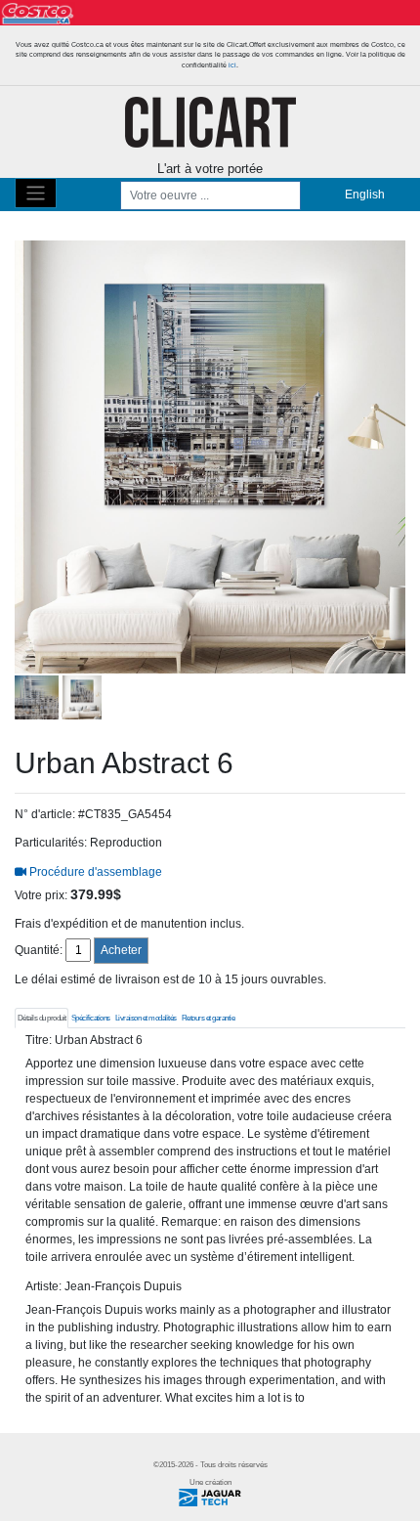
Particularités (49, 842)
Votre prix (39, 895)
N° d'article (43, 814)
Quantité (37, 950)
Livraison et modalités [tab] (146, 1018)
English (365, 194)
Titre (37, 1040)
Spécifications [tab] (90, 1018)
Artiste (42, 1286)
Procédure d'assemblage (94, 872)
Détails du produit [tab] (42, 1018)
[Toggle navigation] (36, 193)
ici (232, 65)
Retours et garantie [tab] (208, 1018)
